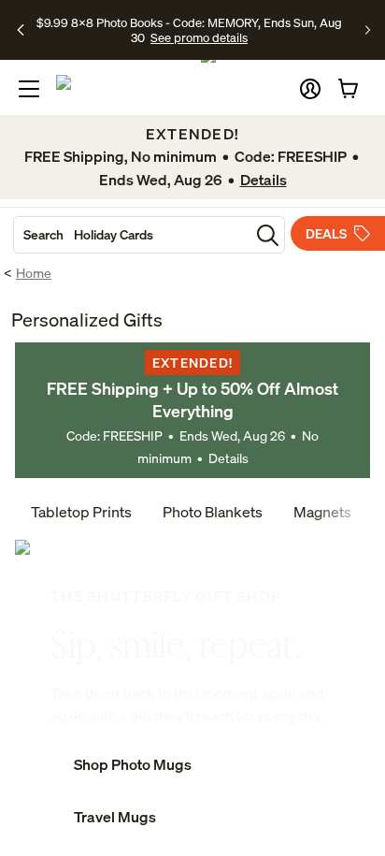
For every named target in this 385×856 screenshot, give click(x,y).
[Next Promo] (367, 30)
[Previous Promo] (21, 30)
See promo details (199, 37)
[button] (310, 89)
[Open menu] (29, 88)
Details (228, 458)
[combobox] (132, 235)
